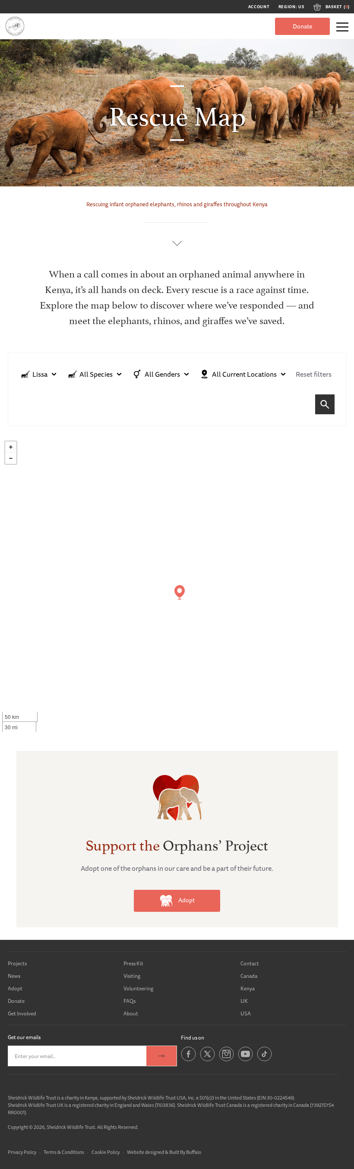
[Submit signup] (161, 1056)
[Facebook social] (188, 1060)
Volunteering (138, 988)
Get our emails (24, 1037)
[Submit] (325, 404)
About (130, 1013)
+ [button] (10, 447)
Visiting (131, 976)
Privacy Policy (22, 1152)
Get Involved (22, 1013)
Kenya (247, 988)
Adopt (186, 900)
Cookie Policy (106, 1152)
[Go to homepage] (15, 26)
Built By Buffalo (185, 1152)
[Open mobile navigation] (342, 27)
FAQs (129, 1001)
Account (259, 7)
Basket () (338, 7)
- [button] (10, 458)
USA (245, 1013)
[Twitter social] (207, 1060)
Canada (248, 976)
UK (244, 1001)
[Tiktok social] (264, 1060)
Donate (302, 26)
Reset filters (314, 374)
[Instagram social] (226, 1060)
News (14, 976)
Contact (249, 963)
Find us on (192, 1038)
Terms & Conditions (64, 1152)
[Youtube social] (245, 1060)
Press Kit (133, 963)
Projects (17, 963)
